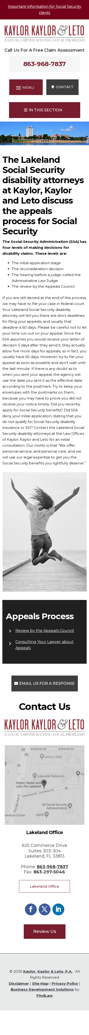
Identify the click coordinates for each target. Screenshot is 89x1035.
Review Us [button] (44, 931)
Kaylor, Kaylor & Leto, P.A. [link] (47, 971)
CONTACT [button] (64, 87)
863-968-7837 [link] (44, 64)
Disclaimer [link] (19, 983)
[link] (45, 40)
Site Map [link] (40, 983)
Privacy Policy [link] (65, 983)
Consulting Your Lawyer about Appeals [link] (44, 645)
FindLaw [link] (45, 995)
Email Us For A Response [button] (47, 683)
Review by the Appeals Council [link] (44, 630)
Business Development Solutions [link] (42, 989)
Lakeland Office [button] (44, 886)
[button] (25, 87)
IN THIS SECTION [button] (45, 110)
